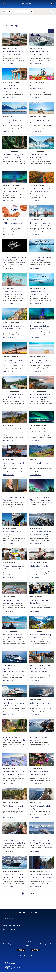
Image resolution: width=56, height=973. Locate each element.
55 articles (4, 31)
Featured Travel (15, 185)
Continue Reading (8, 63)
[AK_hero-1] (41, 822)
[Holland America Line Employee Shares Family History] (14, 479)
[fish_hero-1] (41, 548)
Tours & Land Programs (43, 665)
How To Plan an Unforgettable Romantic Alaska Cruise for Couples (13, 155)
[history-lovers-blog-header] (14, 68)
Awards (12, 288)
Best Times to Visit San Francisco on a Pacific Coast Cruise (14, 361)
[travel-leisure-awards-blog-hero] (14, 274)
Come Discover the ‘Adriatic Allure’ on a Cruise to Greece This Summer (14, 738)
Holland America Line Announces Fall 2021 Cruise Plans (14, 704)
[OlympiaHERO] (14, 719)
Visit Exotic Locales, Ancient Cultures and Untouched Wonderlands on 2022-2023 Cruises (39, 773)
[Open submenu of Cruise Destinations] (52, 923)
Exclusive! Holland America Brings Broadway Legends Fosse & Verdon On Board (14, 258)
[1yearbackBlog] (14, 582)
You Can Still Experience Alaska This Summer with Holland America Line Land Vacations (13, 807)
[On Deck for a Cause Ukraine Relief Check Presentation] (14, 514)
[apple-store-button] (35, 949)
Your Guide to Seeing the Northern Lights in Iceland (38, 430)
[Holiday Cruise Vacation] (41, 342)
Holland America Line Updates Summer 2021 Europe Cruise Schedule (40, 704)
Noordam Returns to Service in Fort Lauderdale (40, 601)
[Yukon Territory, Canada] (14, 376)
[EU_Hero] (41, 616)
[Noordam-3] (14, 651)
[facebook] (20, 955)
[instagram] (35, 955)
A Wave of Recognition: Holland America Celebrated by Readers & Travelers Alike (14, 293)
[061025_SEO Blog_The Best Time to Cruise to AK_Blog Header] (41, 274)
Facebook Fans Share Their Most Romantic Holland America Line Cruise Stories (13, 841)
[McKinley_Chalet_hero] (14, 788)
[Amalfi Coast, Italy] (14, 308)
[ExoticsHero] (41, 754)
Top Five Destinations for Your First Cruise (40, 121)
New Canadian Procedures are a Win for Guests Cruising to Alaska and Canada (41, 533)
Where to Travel (14, 82)
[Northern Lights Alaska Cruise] (41, 479)
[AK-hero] (14, 857)
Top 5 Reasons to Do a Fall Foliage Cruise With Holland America (41, 190)
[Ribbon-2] (41, 582)
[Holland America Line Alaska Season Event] (14, 445)
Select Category (6, 11)
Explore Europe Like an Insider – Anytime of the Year (40, 87)
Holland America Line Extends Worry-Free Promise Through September (40, 52)
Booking (39, 631)
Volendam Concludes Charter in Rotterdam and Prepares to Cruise (14, 567)
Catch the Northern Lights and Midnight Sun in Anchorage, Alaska (40, 498)
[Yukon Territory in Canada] (14, 411)
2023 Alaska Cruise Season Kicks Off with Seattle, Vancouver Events (14, 464)
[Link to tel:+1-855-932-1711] (52, 3)
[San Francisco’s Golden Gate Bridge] (14, 342)
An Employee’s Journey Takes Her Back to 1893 (14, 498)
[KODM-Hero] (14, 685)
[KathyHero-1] (41, 857)
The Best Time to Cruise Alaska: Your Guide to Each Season (40, 293)
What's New (14, 48)
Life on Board (14, 151)
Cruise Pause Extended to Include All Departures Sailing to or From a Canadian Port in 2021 (41, 807)
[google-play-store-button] (21, 949)
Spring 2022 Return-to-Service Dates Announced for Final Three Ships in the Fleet (14, 670)
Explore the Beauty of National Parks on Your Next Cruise (40, 395)
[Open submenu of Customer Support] (52, 931)
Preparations (40, 151)
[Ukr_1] (14, 548)
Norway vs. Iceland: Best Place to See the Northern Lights (14, 190)
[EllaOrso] (41, 719)
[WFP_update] (41, 34)
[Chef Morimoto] (14, 34)
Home (3, 19)
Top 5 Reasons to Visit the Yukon (13, 429)
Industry (39, 48)
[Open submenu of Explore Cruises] (52, 920)
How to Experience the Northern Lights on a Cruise (40, 327)
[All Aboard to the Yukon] (41, 445)
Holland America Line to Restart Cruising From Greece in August (13, 773)
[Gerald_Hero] (41, 651)
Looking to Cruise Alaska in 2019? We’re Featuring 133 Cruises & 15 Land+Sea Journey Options (14, 875)
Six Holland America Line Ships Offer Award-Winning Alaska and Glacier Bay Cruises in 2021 (41, 841)
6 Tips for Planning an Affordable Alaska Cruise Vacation (41, 258)
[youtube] (24, 955)
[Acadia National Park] (41, 376)
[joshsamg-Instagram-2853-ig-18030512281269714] (14, 616)
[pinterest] (31, 955)
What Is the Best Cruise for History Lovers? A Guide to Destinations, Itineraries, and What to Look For (14, 87)
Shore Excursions (42, 562)
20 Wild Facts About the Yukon (40, 463)
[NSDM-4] (41, 685)
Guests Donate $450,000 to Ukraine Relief (12, 533)
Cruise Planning (41, 185)
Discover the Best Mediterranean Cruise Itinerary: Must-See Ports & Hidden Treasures (40, 224)
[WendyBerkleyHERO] (14, 822)
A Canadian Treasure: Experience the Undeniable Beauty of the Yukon (14, 395)
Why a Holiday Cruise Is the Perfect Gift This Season (39, 361)
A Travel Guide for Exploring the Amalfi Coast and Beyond (14, 327)
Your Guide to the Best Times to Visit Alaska (13, 121)
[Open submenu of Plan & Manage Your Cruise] (52, 927)
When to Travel (41, 288)
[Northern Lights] (41, 411)
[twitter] (28, 955)
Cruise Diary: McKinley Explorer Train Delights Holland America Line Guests (41, 875)
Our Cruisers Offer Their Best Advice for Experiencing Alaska (13, 635)
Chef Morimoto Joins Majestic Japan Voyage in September (13, 52)
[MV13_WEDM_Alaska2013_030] (41, 514)
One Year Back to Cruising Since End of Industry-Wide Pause (13, 601)
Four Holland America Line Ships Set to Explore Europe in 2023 (41, 635)
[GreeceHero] (14, 754)
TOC (11, 116)
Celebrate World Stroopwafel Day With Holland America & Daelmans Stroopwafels (14, 224)
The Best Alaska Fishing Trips (39, 566)
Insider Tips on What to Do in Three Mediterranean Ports (40, 670)
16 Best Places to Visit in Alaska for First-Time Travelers (41, 155)
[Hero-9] (41, 788)
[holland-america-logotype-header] (28, 3)
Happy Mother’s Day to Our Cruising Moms (39, 738)
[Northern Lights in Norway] (41, 308)
